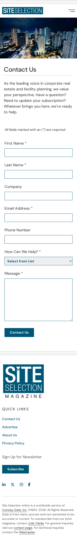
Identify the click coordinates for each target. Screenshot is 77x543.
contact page (23, 528)
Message (13, 273)
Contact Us (11, 419)
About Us (9, 435)
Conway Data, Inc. (14, 510)
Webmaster (27, 532)
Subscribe (15, 469)
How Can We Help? (22, 251)
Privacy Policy (13, 443)
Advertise (10, 427)
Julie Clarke (36, 523)
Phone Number (17, 230)
